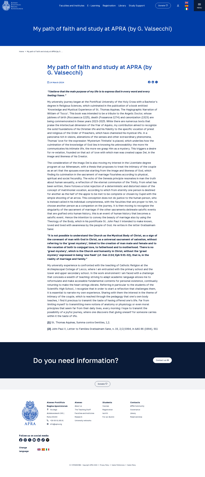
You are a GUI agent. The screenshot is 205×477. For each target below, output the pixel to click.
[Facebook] (20, 440)
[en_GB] (186, 3)
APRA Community (137, 406)
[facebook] (149, 82)
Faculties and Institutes (71, 5)
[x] (156, 82)
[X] (29, 440)
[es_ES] (186, 6)
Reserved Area (136, 417)
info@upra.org (56, 424)
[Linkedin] (38, 440)
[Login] (177, 6)
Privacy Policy (104, 465)
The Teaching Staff (83, 410)
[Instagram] (25, 440)
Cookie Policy (131, 465)
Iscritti (105, 413)
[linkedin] (153, 82)
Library (122, 5)
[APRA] (25, 5)
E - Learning (93, 5)
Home (21, 51)
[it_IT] (186, 9)
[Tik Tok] (43, 440)
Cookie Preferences (118, 465)
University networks (83, 420)
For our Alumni (108, 417)
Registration (109, 5)
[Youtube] (34, 440)
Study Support (137, 5)
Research (78, 417)
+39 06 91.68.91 (57, 420)
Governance (135, 410)
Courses (105, 406)
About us (78, 406)
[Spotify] (47, 440)
